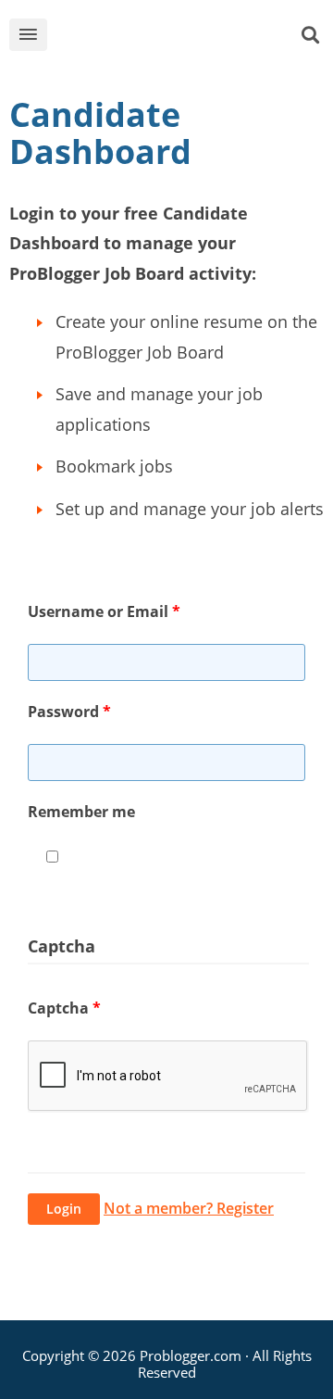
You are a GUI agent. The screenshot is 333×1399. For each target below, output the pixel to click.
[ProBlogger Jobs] (179, 38)
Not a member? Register (189, 1208)
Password (69, 711)
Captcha (64, 1008)
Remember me (81, 811)
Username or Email (104, 611)
